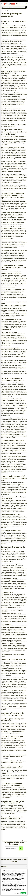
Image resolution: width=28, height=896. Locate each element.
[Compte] (22, 4)
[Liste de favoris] (20, 4)
